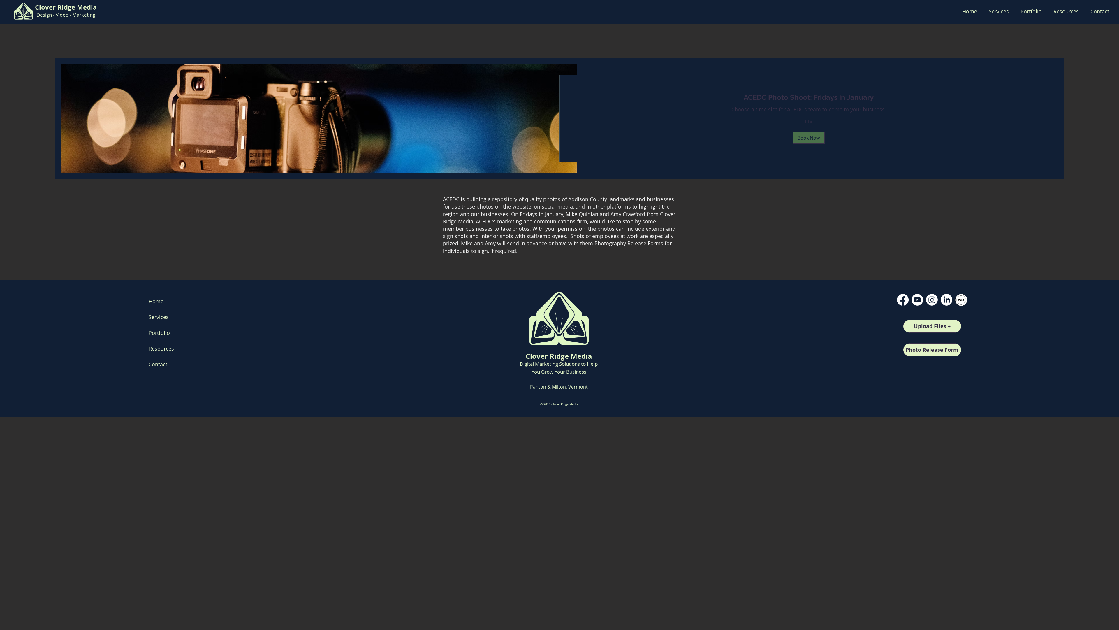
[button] (1031, 11)
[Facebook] (903, 300)
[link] (808, 97)
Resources (161, 348)
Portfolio (159, 332)
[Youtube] (917, 300)
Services (159, 317)
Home (156, 301)
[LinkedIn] (946, 300)
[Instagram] (932, 300)
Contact (158, 364)
